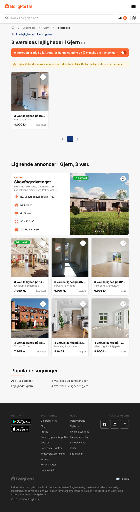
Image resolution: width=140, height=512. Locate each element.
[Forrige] (62, 139)
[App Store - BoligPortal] (20, 429)
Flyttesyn (75, 426)
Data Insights (48, 470)
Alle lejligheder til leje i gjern (34, 34)
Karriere (45, 459)
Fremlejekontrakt (79, 431)
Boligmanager (48, 464)
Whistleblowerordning (53, 453)
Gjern (46, 27)
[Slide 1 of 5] (26, 108)
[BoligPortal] (18, 6)
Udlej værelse (77, 420)
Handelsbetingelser (51, 448)
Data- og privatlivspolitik (54, 437)
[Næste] (77, 139)
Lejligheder (29, 27)
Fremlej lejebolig (79, 437)
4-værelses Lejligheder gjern (69, 386)
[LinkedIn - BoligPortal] (114, 424)
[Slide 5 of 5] (34, 108)
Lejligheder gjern (22, 386)
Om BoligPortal (49, 420)
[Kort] (133, 17)
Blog (43, 426)
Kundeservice (77, 442)
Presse (44, 431)
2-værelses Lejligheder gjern (69, 380)
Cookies (45, 442)
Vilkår (73, 448)
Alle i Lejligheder (22, 380)
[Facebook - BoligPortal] (104, 424)
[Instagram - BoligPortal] (124, 424)
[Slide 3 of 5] (30, 108)
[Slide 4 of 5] (32, 108)
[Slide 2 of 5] (28, 108)
